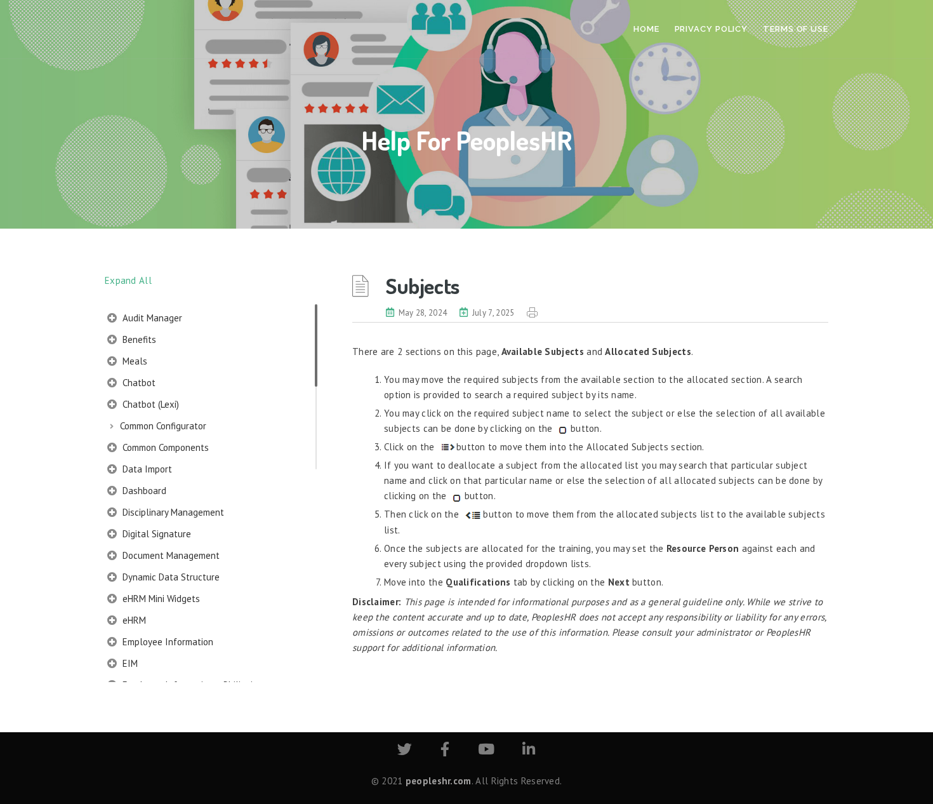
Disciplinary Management (172, 512)
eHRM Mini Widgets (160, 599)
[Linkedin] (529, 751)
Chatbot (138, 383)
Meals (133, 361)
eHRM (133, 620)
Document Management (170, 555)
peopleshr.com (439, 781)
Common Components (164, 447)
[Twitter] (405, 751)
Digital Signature (155, 534)
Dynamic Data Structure (170, 577)
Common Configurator (163, 426)
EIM (129, 663)
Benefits (138, 339)
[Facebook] (445, 751)
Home (646, 29)
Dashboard (143, 491)
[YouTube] (486, 751)
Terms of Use (795, 29)
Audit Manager (151, 318)
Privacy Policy (711, 29)
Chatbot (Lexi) (149, 404)
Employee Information (166, 642)
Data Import (146, 469)
